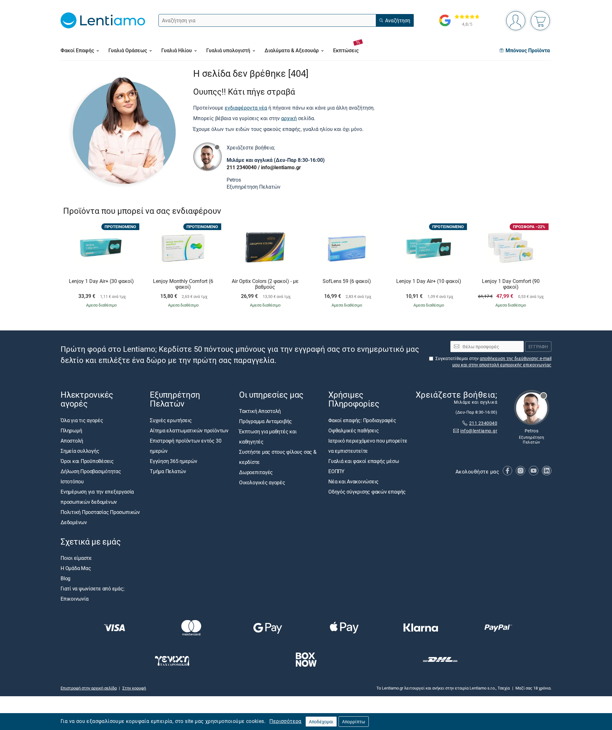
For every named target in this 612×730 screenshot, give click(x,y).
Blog (65, 578)
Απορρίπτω (353, 722)
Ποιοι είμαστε (76, 557)
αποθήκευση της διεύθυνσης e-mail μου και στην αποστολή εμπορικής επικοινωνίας (501, 361)
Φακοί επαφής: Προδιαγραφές (362, 420)
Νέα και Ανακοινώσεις (353, 481)
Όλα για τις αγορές (82, 420)
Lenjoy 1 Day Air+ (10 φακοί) (428, 281)
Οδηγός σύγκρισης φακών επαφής (367, 491)
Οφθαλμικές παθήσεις (353, 430)
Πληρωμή (71, 430)
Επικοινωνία (74, 598)
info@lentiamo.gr (281, 167)
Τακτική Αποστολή (260, 411)
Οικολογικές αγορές (262, 482)
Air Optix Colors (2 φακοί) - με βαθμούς (265, 284)
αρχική (289, 118)
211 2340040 (242, 167)
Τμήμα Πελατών (168, 471)
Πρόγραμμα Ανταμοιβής (265, 421)
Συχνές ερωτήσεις (171, 420)
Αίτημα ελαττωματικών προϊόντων (189, 430)
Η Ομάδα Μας (76, 568)
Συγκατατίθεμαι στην (493, 361)
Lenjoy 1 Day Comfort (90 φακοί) (511, 284)
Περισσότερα (285, 721)
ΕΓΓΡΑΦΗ (538, 346)
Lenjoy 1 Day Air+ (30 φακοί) (101, 281)
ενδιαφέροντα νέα (246, 107)
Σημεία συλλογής (80, 450)
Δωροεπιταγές (256, 472)
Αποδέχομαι (321, 722)
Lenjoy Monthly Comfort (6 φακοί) (183, 284)
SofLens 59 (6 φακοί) (347, 281)
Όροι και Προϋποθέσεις (87, 461)
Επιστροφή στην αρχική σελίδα (89, 688)
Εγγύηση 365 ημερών (173, 461)
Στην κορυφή (134, 688)
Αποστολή (72, 440)
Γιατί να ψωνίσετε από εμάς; (92, 588)
